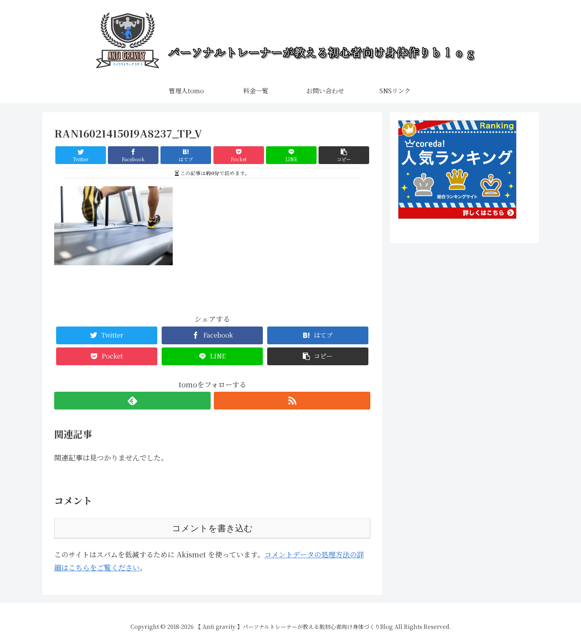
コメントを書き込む (212, 528)
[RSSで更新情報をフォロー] (292, 401)
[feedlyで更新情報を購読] (132, 401)
